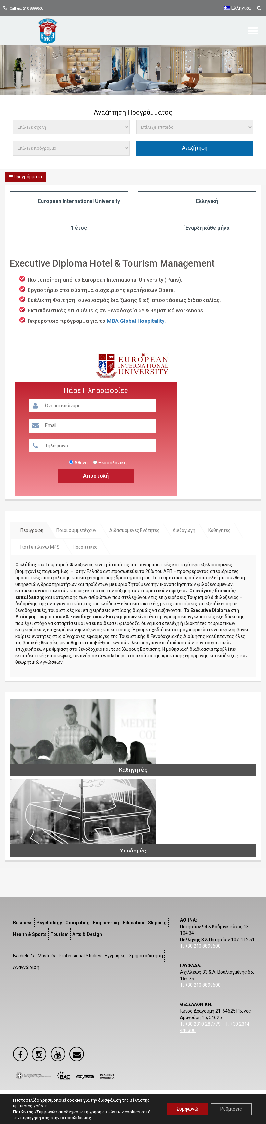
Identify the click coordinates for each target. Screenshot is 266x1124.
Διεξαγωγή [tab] (184, 530)
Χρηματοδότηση (146, 955)
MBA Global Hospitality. (136, 321)
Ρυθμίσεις (231, 1109)
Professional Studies (80, 955)
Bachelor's (23, 955)
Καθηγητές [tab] (219, 530)
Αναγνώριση (26, 967)
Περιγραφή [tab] (31, 530)
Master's (46, 955)
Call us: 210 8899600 (26, 8)
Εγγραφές (115, 955)
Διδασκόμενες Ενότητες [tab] (134, 530)
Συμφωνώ (187, 1109)
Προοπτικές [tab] (85, 546)
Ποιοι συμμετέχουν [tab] (76, 530)
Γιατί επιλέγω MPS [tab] (40, 546)
